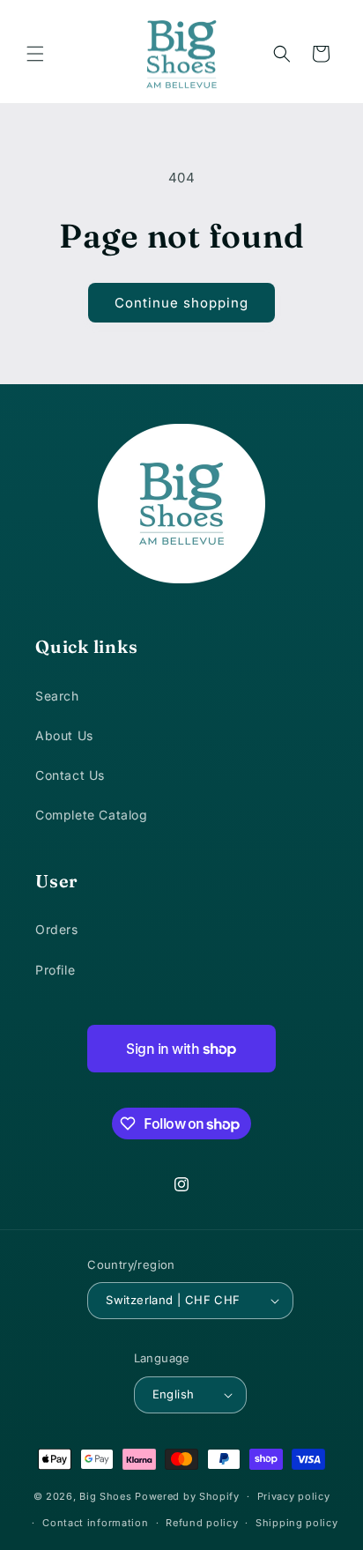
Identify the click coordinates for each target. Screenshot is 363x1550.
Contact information (95, 1523)
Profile (55, 969)
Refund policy (202, 1523)
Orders (56, 929)
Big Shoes (105, 1496)
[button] (35, 53)
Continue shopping (181, 302)
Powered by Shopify (187, 1496)
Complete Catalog (91, 814)
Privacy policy (293, 1496)
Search (57, 695)
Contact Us (70, 775)
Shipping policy (297, 1523)
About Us (64, 735)
